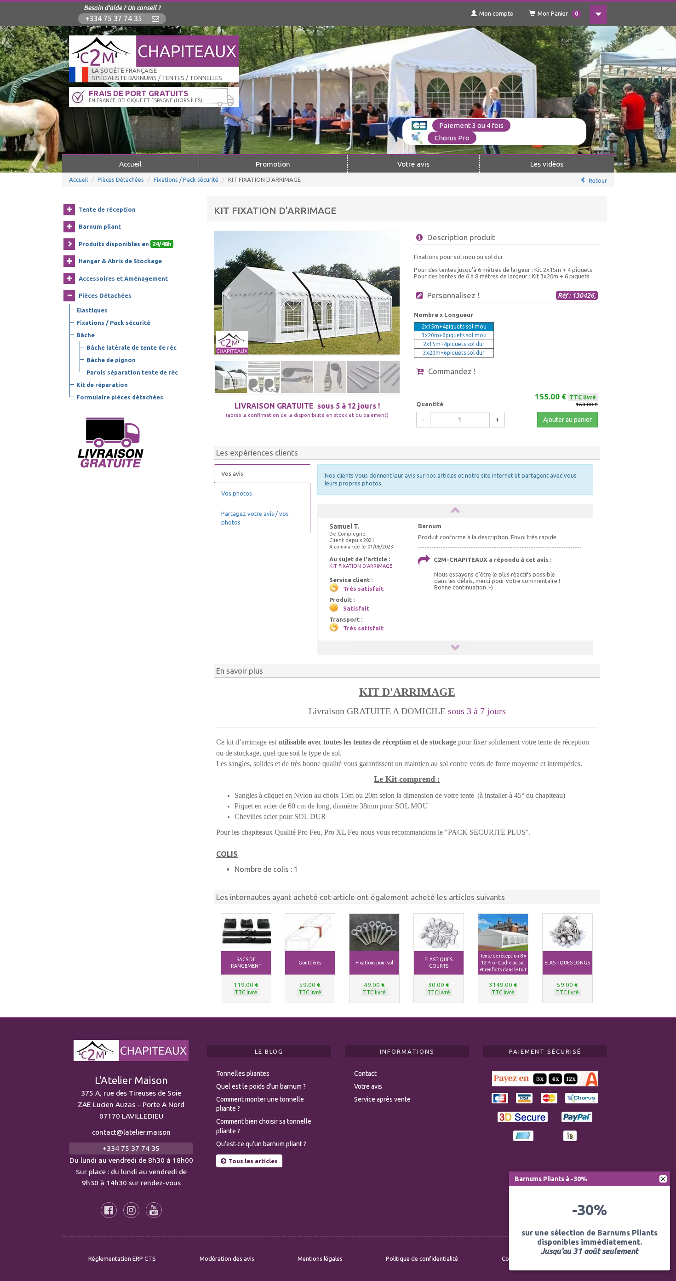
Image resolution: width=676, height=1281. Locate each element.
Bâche (85, 335)
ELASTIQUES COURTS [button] (438, 963)
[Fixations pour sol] (374, 932)
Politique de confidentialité (422, 1258)
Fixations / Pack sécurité (186, 179)
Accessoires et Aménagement (123, 278)
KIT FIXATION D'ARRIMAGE (360, 566)
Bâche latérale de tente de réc (131, 347)
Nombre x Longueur (443, 315)
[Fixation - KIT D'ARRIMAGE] (307, 293)
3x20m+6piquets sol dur (454, 353)
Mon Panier (558, 13)
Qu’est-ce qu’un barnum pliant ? (261, 1144)
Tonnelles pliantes (242, 1073)
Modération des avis (227, 1258)
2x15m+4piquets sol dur (454, 344)
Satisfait (356, 608)
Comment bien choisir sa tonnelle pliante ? (263, 1126)
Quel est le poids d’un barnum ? (261, 1086)
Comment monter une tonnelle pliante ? (260, 1104)
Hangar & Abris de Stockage (120, 261)
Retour (598, 180)
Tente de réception (107, 209)
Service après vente (382, 1099)
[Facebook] (109, 1210)
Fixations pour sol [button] (374, 962)
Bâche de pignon (111, 360)
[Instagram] (131, 1210)
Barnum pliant (100, 226)
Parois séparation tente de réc (132, 372)
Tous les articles (253, 1161)
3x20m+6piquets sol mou (454, 335)
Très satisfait (363, 588)
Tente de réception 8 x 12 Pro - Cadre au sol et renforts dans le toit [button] (503, 962)
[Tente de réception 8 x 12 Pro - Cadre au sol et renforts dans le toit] (503, 932)
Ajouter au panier (567, 419)
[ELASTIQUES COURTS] (439, 932)
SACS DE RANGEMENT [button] (246, 963)
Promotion (273, 164)
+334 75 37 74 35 (113, 19)
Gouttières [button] (309, 962)
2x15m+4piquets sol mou (454, 326)
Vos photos (236, 493)
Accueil (130, 164)
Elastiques (92, 310)
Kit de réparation (102, 384)
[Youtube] (154, 1210)
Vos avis (232, 473)
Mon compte (496, 13)
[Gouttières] (310, 932)
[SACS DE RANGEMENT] (246, 932)
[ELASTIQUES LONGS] (567, 932)
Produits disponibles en (125, 244)
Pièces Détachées (120, 179)
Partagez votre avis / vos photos (255, 517)
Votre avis (413, 164)
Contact (365, 1073)
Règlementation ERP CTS (122, 1258)
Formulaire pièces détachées (119, 397)
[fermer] (663, 1179)
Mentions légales (320, 1258)
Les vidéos (546, 164)
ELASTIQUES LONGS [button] (567, 962)
